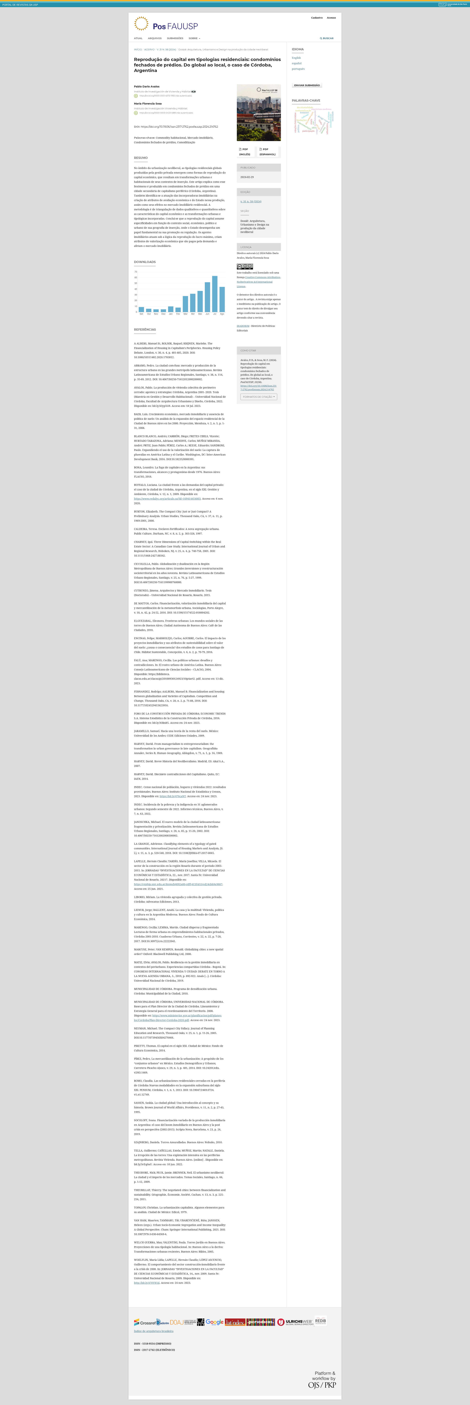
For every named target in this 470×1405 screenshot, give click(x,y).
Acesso (331, 17)
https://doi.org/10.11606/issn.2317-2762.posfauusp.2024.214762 (179, 126)
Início (138, 49)
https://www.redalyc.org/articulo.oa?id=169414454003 (167, 498)
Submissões (175, 38)
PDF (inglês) (244, 152)
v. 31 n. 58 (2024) (166, 49)
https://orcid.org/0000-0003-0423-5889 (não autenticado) (166, 113)
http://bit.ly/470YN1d (147, 1283)
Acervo (149, 49)
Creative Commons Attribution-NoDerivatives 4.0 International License (259, 282)
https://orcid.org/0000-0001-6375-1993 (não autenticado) (166, 96)
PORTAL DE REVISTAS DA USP (20, 5)
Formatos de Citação (257, 396)
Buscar (328, 38)
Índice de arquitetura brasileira (153, 1331)
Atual (138, 38)
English (296, 58)
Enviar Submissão (307, 85)
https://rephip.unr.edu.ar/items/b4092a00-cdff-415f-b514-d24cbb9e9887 (178, 884)
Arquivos (155, 38)
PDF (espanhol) (268, 152)
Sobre (193, 38)
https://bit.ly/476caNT (173, 796)
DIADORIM (243, 326)
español (296, 63)
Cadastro (317, 17)
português (298, 69)
